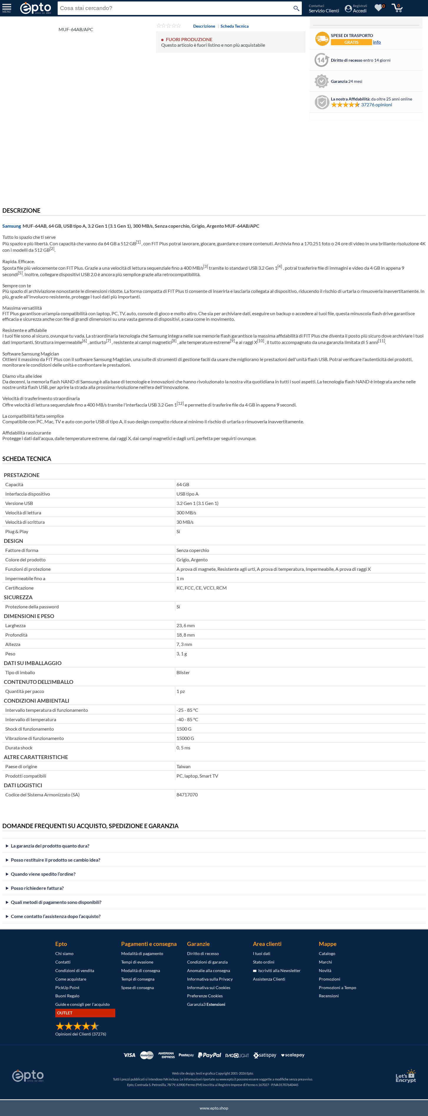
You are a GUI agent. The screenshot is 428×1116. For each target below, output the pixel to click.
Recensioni (329, 995)
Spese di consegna (137, 987)
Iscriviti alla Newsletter (279, 970)
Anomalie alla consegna (208, 970)
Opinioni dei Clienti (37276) (80, 1033)
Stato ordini (263, 961)
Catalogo (327, 953)
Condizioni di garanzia (207, 961)
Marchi (325, 961)
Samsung (11, 226)
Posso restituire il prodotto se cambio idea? (55, 859)
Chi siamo (64, 953)
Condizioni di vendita (74, 970)
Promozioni (329, 978)
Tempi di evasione (137, 961)
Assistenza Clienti (269, 978)
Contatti (63, 961)
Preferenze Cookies (205, 995)
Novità (325, 970)
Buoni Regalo (67, 995)
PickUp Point (67, 987)
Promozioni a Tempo (337, 987)
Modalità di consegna (140, 970)
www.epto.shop (214, 1107)
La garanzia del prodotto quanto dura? (50, 845)
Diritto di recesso (203, 953)
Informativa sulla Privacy (210, 978)
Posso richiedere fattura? (37, 888)
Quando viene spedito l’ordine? (43, 874)
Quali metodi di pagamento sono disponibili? (56, 902)
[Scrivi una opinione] (168, 26)
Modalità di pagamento (142, 953)
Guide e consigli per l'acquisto (82, 1004)
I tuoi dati (261, 953)
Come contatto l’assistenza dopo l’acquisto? (56, 916)
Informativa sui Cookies (208, 987)
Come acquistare (70, 978)
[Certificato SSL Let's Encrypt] (405, 1076)
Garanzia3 (206, 1004)
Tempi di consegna (137, 978)
